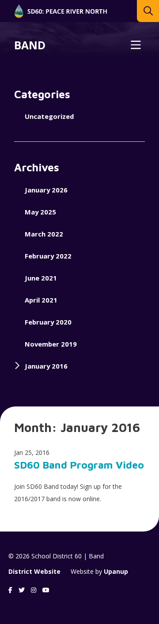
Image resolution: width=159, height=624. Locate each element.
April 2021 (41, 299)
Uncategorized (49, 116)
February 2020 (48, 322)
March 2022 (44, 233)
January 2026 (46, 189)
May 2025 (40, 211)
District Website (34, 571)
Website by (99, 571)
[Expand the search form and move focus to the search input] (148, 11)
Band (29, 45)
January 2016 (46, 366)
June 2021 (41, 277)
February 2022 (48, 255)
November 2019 (51, 344)
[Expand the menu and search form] (135, 45)
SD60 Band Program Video (79, 465)
